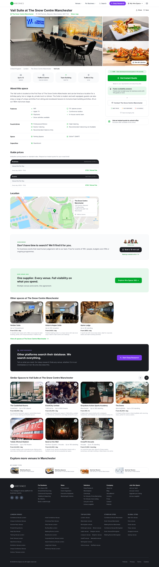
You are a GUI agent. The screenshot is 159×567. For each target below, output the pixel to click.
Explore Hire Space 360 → (128, 280)
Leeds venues (85, 531)
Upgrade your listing (135, 493)
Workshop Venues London (52, 548)
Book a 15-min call (132, 250)
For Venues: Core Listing (91, 499)
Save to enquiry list (128, 112)
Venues (77, 3)
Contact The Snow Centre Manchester (128, 103)
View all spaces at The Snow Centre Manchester (28, 339)
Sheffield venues (95, 545)
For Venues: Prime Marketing (92, 496)
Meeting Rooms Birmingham (112, 535)
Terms (139, 562)
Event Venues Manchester (111, 521)
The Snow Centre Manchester (23, 14)
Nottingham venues (86, 542)
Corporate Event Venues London (54, 538)
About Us (109, 488)
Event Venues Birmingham (111, 531)
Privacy (132, 562)
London (26, 69)
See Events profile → (91, 176)
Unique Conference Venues (18, 521)
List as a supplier (89, 504)
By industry (41, 499)
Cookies (146, 562)
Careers (109, 496)
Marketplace (87, 491)
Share (140, 10)
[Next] (146, 378)
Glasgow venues (95, 531)
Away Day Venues (15, 531)
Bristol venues (97, 528)
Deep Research (118, 3)
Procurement (65, 488)
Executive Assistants (67, 493)
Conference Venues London (18, 517)
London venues (85, 517)
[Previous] (140, 378)
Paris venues (131, 521)
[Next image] (41, 312)
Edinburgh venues (86, 528)
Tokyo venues (132, 528)
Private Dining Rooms (16, 528)
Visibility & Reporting (44, 496)
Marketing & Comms (67, 496)
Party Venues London (51, 524)
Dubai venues (132, 524)
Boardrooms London (51, 535)
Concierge (87, 493)
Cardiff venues (85, 538)
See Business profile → (90, 161)
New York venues (133, 517)
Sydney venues (132, 535)
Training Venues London (17, 535)
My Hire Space (135, 3)
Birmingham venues (86, 524)
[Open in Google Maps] (54, 213)
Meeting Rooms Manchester (112, 524)
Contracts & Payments (45, 493)
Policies (109, 504)
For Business (89, 3)
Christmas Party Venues (52, 521)
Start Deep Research (131, 358)
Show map (75, 14)
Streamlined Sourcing (44, 491)
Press (108, 499)
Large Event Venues (50, 545)
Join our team (133, 488)
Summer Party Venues (16, 524)
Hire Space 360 (42, 488)
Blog (108, 491)
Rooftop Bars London (51, 528)
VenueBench (110, 493)
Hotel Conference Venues (52, 517)
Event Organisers (66, 491)
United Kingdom (15, 69)
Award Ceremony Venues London (54, 542)
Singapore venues (133, 531)
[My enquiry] (147, 3)
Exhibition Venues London (17, 545)
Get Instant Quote (128, 78)
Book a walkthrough (44, 501)
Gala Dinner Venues (15, 542)
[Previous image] (13, 312)
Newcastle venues (96, 538)
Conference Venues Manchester (113, 517)
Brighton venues (97, 535)
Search (103, 3)
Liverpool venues (86, 535)
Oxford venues (85, 545)
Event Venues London (16, 538)
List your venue (88, 501)
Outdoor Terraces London (17, 552)
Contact (109, 501)
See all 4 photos (140, 62)
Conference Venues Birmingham (113, 528)
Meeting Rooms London (52, 531)
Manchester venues (86, 521)
